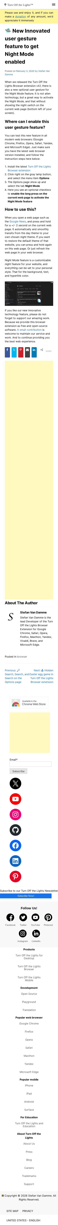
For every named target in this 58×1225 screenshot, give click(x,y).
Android (29, 1101)
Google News (18, 221)
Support (29, 1184)
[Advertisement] (29, 480)
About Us (29, 1143)
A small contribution (29, 329)
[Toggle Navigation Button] (53, 4)
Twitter (23, 925)
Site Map (12, 1211)
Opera (29, 1039)
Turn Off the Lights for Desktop (29, 957)
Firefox (29, 1031)
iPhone (29, 1085)
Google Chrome (29, 1023)
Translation (29, 1010)
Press (29, 1151)
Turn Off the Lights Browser (29, 968)
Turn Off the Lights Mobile (29, 979)
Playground (29, 1001)
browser (22, 656)
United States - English (23, 1220)
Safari (29, 1047)
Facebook (10, 925)
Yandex (29, 1063)
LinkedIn (36, 941)
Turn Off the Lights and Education (29, 1125)
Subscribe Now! (26, 895)
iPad (29, 1093)
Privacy (27, 1211)
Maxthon (29, 1055)
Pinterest (48, 925)
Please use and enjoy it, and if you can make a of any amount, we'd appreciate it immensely (29, 16)
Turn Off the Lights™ (20, 4)
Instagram (23, 941)
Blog (29, 1159)
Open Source (29, 993)
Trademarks (29, 1176)
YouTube (35, 925)
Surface (29, 1109)
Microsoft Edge (29, 1072)
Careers (29, 1167)
